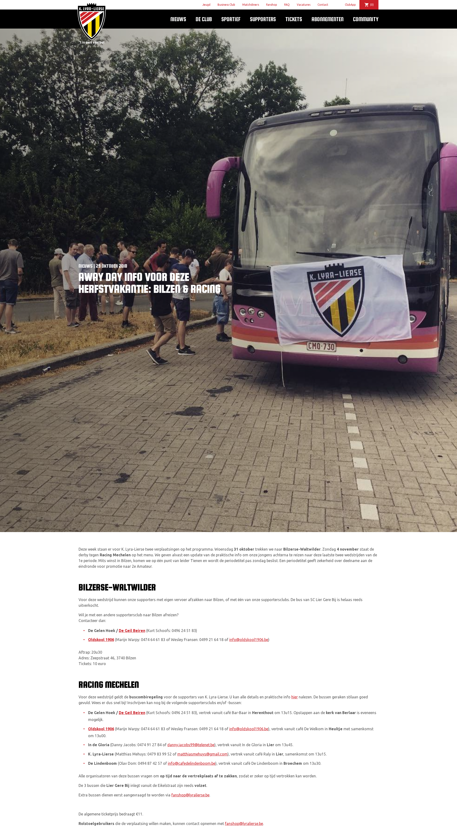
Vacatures (303, 4)
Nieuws (178, 19)
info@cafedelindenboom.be (191, 763)
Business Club (226, 4)
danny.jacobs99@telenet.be (190, 745)
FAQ (287, 4)
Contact (323, 4)
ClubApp (350, 4)
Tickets (293, 19)
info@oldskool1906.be (248, 639)
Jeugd (206, 4)
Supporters (263, 19)
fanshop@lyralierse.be (190, 795)
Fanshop (271, 4)
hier (294, 697)
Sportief (230, 19)
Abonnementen (327, 19)
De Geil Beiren (132, 630)
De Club (204, 19)
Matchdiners (250, 4)
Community (365, 19)
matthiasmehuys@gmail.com (202, 754)
